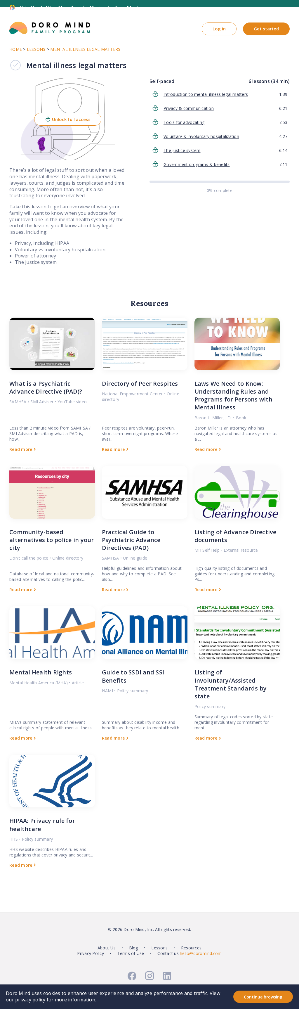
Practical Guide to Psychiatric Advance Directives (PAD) (131, 540)
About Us (107, 948)
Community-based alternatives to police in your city (51, 540)
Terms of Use (130, 953)
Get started (266, 29)
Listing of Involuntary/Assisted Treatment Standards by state (230, 684)
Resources (191, 948)
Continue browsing (263, 997)
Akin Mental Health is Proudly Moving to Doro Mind (78, 7)
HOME (15, 49)
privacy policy (30, 999)
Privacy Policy (90, 953)
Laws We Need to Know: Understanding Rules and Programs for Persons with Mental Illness (233, 395)
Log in (219, 29)
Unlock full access (71, 119)
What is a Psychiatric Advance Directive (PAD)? (45, 387)
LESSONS (36, 49)
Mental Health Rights (40, 672)
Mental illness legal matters (85, 49)
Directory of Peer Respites (140, 383)
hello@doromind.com (201, 953)
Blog (133, 948)
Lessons (159, 948)
